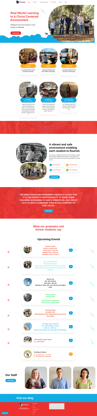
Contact (60, 2)
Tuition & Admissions (44, 2)
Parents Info (53, 2)
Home (29, 2)
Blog (66, 2)
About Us (35, 2)
